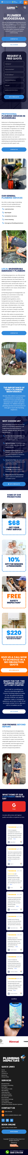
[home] (12, 7)
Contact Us (5, 1073)
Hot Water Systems (7, 1096)
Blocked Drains (5, 1083)
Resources (4, 1075)
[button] (26, 3)
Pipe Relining (5, 1090)
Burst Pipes (4, 1087)
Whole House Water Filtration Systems (12, 1104)
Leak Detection (6, 1092)
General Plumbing (6, 1094)
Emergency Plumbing (7, 1085)
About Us (4, 1072)
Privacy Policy (5, 1077)
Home (3, 1070)
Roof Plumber (5, 1097)
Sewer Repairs (5, 1101)
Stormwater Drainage (7, 1099)
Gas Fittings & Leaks (7, 1089)
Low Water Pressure (7, 1102)
